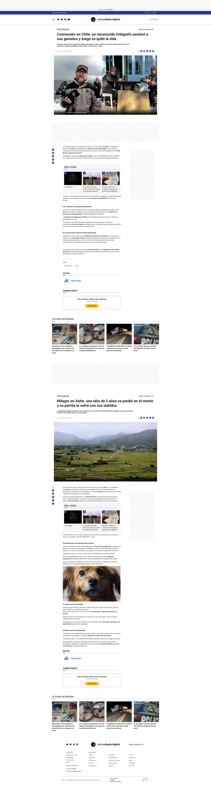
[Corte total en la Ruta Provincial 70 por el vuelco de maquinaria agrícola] (92, 178)
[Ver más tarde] (138, 51)
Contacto (147, 12)
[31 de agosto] (73, 178)
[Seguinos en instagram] (74, 744)
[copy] (153, 51)
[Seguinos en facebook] (77, 744)
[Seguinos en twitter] (70, 744)
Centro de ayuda (113, 778)
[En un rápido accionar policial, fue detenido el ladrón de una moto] (146, 334)
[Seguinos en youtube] (67, 744)
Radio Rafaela (76, 281)
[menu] (54, 19)
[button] (105, 112)
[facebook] (144, 51)
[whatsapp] (141, 51)
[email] (150, 51)
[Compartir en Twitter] (147, 51)
